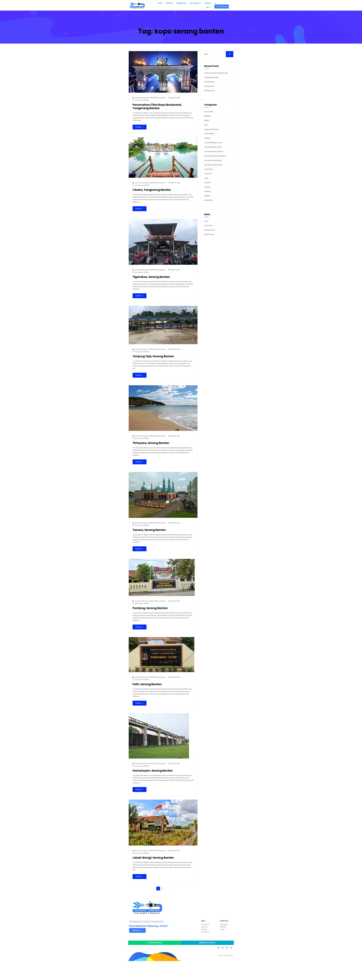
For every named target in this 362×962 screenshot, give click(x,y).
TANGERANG (208, 200)
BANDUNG (207, 116)
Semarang (207, 191)
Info (207, 7)
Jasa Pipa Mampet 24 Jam (213, 143)
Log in (206, 221)
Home (160, 3)
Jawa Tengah (208, 169)
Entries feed (208, 225)
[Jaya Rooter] (231, 947)
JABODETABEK (209, 134)
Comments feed (209, 230)
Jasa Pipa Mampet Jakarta (213, 147)
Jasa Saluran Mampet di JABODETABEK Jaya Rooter (150, 97)
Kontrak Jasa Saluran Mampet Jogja (216, 73)
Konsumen (207, 182)
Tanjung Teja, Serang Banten (153, 356)
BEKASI (206, 120)
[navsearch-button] (215, 3)
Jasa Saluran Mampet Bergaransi (215, 156)
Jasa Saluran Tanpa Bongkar (213, 165)
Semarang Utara (209, 86)
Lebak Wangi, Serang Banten (153, 857)
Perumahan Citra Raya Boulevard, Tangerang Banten (157, 106)
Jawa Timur (208, 174)
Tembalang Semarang (211, 77)
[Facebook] (226, 947)
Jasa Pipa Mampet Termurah (213, 151)
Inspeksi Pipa (181, 3)
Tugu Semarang (209, 82)
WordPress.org (209, 234)
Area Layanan (194, 3)
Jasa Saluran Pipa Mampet (213, 160)
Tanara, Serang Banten (149, 530)
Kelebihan (169, 3)
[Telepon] (222, 947)
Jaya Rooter (230, 955)
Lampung (207, 187)
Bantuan (208, 3)
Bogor (206, 125)
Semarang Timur (209, 91)
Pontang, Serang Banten (150, 608)
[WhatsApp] (218, 947)
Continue (138, 127)
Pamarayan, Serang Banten (153, 770)
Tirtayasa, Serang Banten (151, 443)
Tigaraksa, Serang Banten (151, 277)
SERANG (146, 100)
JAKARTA (207, 138)
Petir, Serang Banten (147, 684)
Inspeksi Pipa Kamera (211, 129)
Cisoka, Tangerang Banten (152, 190)
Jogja (206, 178)
